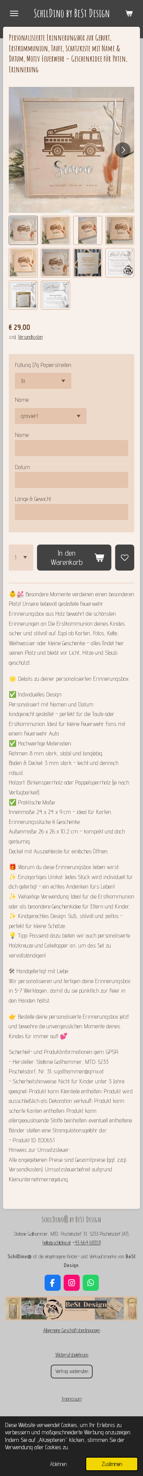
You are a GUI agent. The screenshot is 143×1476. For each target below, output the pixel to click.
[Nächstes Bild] (122, 150)
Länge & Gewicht (33, 498)
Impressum (72, 1399)
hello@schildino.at (57, 1243)
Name (22, 399)
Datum (22, 467)
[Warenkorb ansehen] (129, 13)
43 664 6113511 (87, 1243)
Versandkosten (30, 337)
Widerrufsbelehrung (71, 1355)
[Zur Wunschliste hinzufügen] (124, 558)
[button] (23, 230)
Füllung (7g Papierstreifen (43, 365)
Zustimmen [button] (111, 1464)
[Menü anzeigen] (14, 13)
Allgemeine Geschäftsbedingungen (71, 1330)
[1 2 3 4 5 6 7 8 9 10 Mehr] (21, 558)
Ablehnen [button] (58, 1464)
